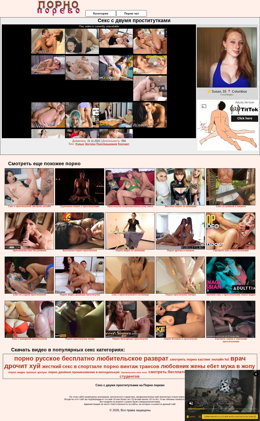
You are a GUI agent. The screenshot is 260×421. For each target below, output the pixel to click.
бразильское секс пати (134, 372)
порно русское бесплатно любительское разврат (91, 358)
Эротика (90, 143)
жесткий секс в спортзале (72, 366)
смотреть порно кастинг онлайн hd (199, 359)
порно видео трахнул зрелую (27, 372)
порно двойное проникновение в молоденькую (84, 372)
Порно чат (131, 13)
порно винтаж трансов (131, 366)
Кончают (123, 143)
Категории (100, 13)
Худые (79, 143)
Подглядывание (106, 143)
